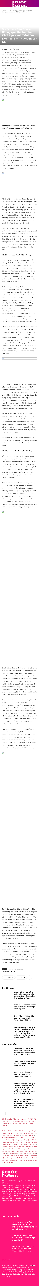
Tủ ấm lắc (27, 1133)
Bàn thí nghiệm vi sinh (23, 1142)
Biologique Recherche (16, 969)
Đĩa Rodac (5, 1155)
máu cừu (29, 1149)
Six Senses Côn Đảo (9, 972)
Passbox (4, 1146)
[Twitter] (13, 1209)
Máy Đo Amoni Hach (14, 1194)
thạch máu (10, 1153)
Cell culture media (8, 1162)
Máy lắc (19, 1133)
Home (4, 10)
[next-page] (6, 1113)
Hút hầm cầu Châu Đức (10, 1272)
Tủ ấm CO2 (11, 1133)
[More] (29, 978)
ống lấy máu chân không (17, 1149)
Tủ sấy (21, 1131)
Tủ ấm (4, 1131)
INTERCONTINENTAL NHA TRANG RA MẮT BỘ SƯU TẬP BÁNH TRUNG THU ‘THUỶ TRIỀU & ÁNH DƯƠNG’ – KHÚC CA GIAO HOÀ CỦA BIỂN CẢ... (24, 1032)
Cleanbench (20, 1146)
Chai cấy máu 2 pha (23, 1158)
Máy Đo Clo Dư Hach (9, 1200)
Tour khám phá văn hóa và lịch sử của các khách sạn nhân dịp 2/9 (25, 1007)
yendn (6, 49)
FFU (34, 1144)
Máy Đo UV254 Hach (23, 1185)
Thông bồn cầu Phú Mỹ (25, 1270)
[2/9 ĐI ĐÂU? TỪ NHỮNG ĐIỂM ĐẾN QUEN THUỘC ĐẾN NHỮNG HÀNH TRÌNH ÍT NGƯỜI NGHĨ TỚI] (7, 994)
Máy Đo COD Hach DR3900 (27, 1200)
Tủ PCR (30, 1119)
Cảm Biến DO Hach (22, 1189)
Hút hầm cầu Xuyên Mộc (14, 1274)
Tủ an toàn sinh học (19, 1119)
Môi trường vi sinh (21, 1153)
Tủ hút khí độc (7, 1119)
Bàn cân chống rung (22, 1123)
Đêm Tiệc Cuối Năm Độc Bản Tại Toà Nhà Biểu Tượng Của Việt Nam (24, 1018)
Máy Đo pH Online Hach (15, 1196)
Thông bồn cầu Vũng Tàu (24, 1267)
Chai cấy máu (10, 1158)
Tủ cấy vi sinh (23, 1137)
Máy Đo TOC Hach (8, 1185)
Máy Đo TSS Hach (20, 1191)
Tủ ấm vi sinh (12, 1131)
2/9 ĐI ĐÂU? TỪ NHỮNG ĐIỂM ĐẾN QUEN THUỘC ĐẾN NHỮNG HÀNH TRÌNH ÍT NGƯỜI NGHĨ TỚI (24, 995)
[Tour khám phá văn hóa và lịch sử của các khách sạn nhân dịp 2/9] (7, 1007)
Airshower (12, 1146)
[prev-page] (3, 1113)
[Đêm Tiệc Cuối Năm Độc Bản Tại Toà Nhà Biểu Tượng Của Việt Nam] (7, 1018)
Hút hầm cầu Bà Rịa (25, 1265)
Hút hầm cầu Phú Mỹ (9, 1270)
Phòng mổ (27, 1144)
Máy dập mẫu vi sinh (13, 1135)
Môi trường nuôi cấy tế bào (28, 1160)
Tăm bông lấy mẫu (17, 1155)
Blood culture (14, 1160)
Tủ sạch (31, 1137)
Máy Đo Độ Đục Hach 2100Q (25, 1198)
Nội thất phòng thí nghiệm (21, 1121)
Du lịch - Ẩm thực (12, 10)
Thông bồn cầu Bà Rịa (9, 1265)
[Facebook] (4, 1209)
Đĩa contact (32, 1153)
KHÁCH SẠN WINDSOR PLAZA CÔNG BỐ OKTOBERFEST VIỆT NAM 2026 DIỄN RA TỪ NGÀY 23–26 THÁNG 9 (24, 1104)
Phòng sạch (18, 1144)
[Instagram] (8, 1209)
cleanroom (29, 1146)
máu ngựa (19, 1151)
